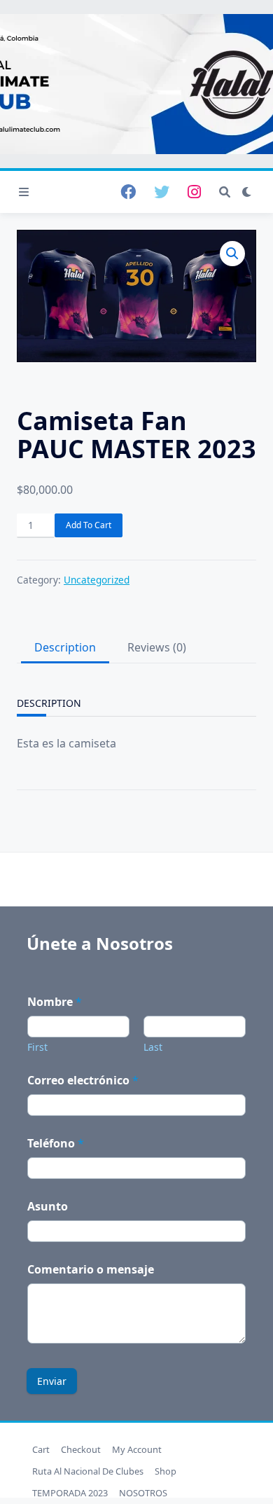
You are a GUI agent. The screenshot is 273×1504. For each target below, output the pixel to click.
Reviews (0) (156, 647)
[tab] (63, 648)
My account (137, 1449)
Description (65, 647)
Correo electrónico (83, 1080)
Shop (165, 1471)
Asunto (47, 1206)
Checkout (81, 1449)
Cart (41, 1449)
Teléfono (55, 1143)
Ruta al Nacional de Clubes (88, 1471)
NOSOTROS (143, 1492)
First (37, 1047)
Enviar (51, 1381)
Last (153, 1047)
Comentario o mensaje (90, 1269)
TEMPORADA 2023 (70, 1492)
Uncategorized (97, 579)
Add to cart (88, 525)
